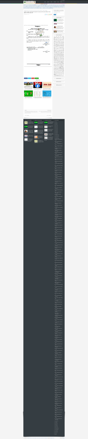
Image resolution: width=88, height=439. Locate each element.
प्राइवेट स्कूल (59, 54)
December (56, 134)
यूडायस (63, 59)
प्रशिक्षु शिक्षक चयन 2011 (61, 53)
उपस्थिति (56, 39)
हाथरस (51, 8)
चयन (60, 43)
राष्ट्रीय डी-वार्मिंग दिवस (62, 60)
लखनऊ (56, 7)
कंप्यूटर (58, 40)
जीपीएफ (59, 45)
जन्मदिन (60, 44)
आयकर (61, 37)
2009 (55, 434)
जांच (55, 45)
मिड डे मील (62, 58)
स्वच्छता (60, 75)
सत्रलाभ (57, 70)
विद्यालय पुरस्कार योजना (55, 64)
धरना (57, 46)
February (56, 428)
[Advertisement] (38, 20)
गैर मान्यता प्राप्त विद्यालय (61, 42)
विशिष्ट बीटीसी (57, 65)
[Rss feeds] (64, 0)
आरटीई (63, 37)
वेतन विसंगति (57, 66)
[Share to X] (46, 14)
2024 (55, 125)
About (26, 0)
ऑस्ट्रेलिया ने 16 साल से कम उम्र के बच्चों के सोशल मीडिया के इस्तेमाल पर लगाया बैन (37, 89)
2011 (55, 433)
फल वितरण (57, 55)
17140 (54, 36)
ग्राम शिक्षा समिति (57, 43)
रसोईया (59, 60)
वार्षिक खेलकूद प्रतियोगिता (56, 62)
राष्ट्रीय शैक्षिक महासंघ (59, 61)
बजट (60, 55)
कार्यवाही (59, 41)
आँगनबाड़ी (57, 37)
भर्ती (59, 57)
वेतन (61, 65)
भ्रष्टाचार (61, 57)
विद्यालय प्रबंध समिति (60, 64)
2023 (55, 126)
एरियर (55, 40)
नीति (59, 48)
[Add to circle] (62, 0)
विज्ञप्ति (62, 62)
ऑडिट (57, 40)
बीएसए (54, 57)
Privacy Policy (29, 0)
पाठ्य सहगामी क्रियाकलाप (62, 51)
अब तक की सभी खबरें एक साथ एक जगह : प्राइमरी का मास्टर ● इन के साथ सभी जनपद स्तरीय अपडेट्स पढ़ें (60, 20)
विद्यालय (63, 63)
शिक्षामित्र (60, 68)
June (55, 423)
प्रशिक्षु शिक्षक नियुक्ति (56, 54)
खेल (61, 41)
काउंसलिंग (55, 41)
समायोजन (63, 71)
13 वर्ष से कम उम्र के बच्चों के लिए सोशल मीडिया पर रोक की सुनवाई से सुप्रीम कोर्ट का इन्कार (28, 89)
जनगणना (58, 44)
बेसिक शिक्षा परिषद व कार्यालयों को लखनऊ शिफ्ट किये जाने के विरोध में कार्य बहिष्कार (50, 134)
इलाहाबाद (35, 5)
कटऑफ (60, 40)
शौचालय (57, 69)
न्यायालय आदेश (57, 49)
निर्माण (56, 48)
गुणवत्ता (57, 42)
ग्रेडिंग (59, 43)
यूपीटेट (56, 60)
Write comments (49, 115)
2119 (55, 121)
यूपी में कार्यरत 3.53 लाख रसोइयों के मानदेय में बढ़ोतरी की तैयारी (30, 136)
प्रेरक (55, 55)
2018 (55, 132)
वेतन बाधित (55, 66)
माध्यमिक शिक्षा (56, 58)
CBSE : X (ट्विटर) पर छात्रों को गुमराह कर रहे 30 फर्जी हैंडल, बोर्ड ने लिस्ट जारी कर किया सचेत (37, 98)
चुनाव (62, 43)
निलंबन (57, 48)
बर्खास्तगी (62, 55)
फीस (59, 55)
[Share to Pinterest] (51, 14)
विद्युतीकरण (63, 64)
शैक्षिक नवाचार (55, 69)
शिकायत (60, 66)
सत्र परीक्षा (55, 70)
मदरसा (63, 57)
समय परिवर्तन (59, 70)
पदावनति (63, 49)
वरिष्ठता (63, 61)
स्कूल (55, 75)
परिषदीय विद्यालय (60, 50)
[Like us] (61, 0)
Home (24, 0)
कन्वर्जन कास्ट (62, 40)
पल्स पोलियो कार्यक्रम (58, 51)
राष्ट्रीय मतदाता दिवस (55, 61)
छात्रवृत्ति (57, 44)
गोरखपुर (63, 5)
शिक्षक (62, 66)
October (56, 137)
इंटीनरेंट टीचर (61, 38)
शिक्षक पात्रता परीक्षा (58, 67)
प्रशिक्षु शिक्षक (58, 53)
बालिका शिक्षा (56, 56)
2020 (55, 130)
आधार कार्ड (59, 37)
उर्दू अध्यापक (58, 39)
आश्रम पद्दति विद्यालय (58, 38)
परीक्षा (63, 50)
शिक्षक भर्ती (61, 67)
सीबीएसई (55, 74)
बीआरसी (58, 56)
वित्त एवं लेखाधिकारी (59, 63)
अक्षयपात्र (57, 36)
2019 (55, 131)
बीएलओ (63, 56)
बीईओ (60, 56)
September (56, 138)
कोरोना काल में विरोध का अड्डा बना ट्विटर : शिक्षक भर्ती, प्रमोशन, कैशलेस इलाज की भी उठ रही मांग (47, 98)
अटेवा (58, 36)
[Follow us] (63, 0)
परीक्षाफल (55, 51)
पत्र (61, 49)
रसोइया (57, 60)
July (55, 422)
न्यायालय (54, 49)
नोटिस (63, 48)
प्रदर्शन (56, 52)
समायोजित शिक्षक (55, 72)
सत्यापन (63, 69)
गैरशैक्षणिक (55, 43)
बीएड (61, 56)
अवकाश (55, 37)
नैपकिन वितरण (61, 48)
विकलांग (60, 62)
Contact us (32, 0)
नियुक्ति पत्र (63, 47)
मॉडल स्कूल (58, 59)
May (55, 424)
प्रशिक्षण (61, 52)
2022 (55, 127)
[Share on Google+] (48, 14)
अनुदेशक (63, 36)
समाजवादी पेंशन (60, 71)
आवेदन (54, 38)
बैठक (57, 57)
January (56, 429)
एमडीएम (54, 40)
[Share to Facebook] (45, 14)
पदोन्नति (55, 50)
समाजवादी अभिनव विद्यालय (56, 71)
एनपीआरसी (61, 39)
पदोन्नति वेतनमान (57, 50)
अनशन (60, 36)
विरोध (54, 65)
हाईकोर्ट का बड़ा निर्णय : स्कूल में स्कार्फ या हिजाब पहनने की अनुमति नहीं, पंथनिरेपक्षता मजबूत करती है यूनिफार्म (60, 31)
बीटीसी (56, 57)
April (55, 425)
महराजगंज (37, 7)
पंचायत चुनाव (60, 49)
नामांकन (54, 47)
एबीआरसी (63, 39)
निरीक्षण (54, 48)
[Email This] (49, 14)
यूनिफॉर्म (54, 60)
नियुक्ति (61, 47)
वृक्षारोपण (59, 65)
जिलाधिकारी (57, 45)
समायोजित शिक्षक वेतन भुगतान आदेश (60, 72)
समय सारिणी (62, 70)
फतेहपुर (45, 6)
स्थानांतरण (57, 75)
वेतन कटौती (63, 65)
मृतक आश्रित (55, 59)
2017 (55, 133)
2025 (55, 124)
